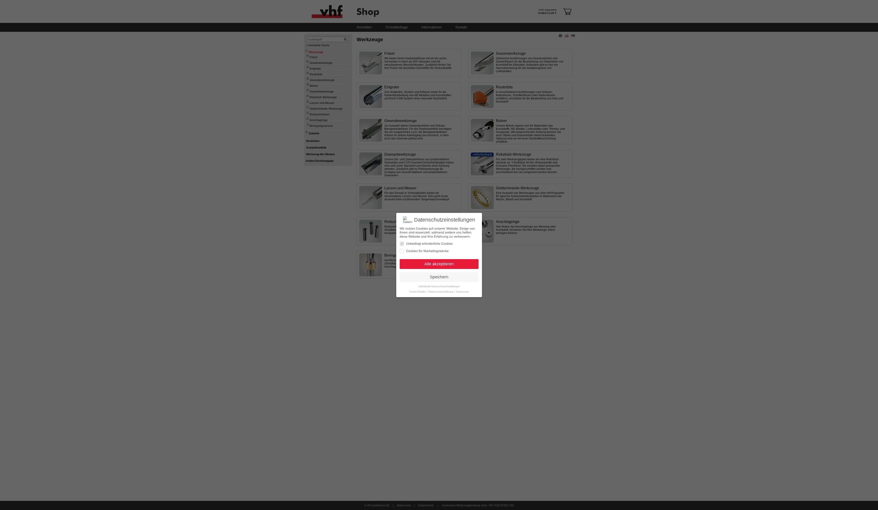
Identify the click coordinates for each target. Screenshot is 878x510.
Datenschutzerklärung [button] (441, 291)
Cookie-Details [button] (417, 291)
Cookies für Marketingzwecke (427, 251)
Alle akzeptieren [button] (439, 264)
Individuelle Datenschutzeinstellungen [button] (439, 286)
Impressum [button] (462, 291)
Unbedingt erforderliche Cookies (429, 243)
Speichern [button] (439, 277)
